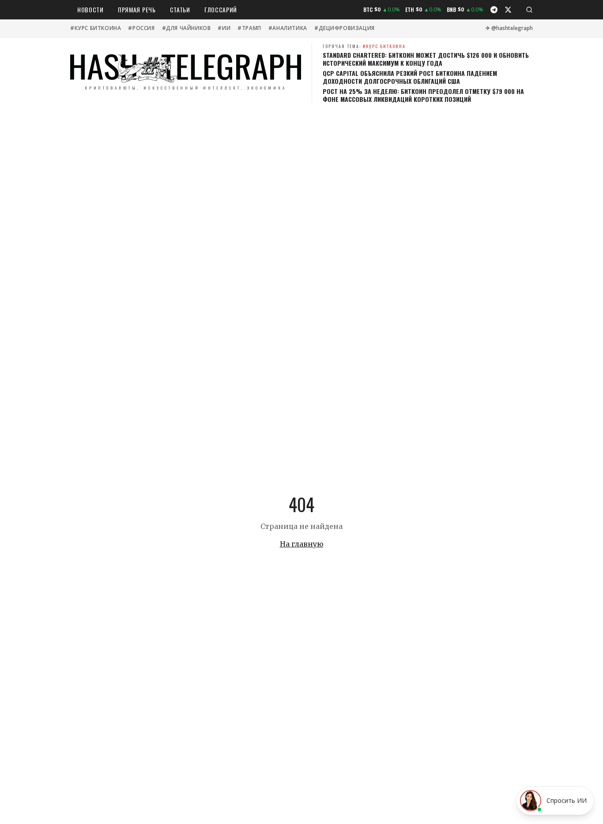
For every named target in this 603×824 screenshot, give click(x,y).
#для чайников (186, 28)
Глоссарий (220, 9)
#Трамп (249, 28)
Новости (90, 9)
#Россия (141, 28)
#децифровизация (344, 28)
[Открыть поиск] (529, 9)
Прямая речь (137, 9)
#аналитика (287, 28)
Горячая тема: (364, 46)
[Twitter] (508, 9)
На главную (302, 543)
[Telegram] (493, 9)
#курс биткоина (95, 28)
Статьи (180, 9)
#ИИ (224, 28)
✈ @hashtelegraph (509, 28)
